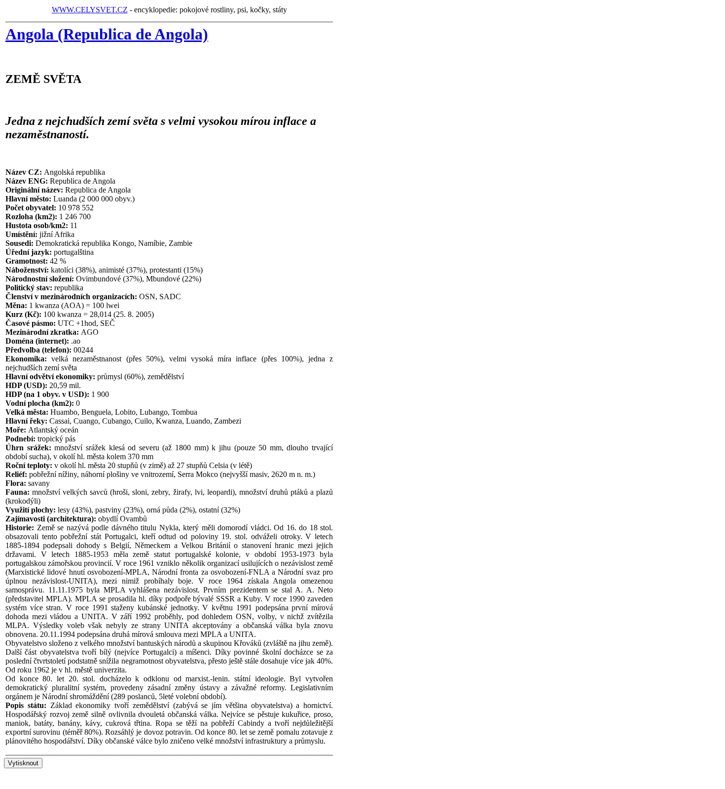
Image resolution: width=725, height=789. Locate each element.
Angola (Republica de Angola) (106, 34)
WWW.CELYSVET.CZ (90, 9)
